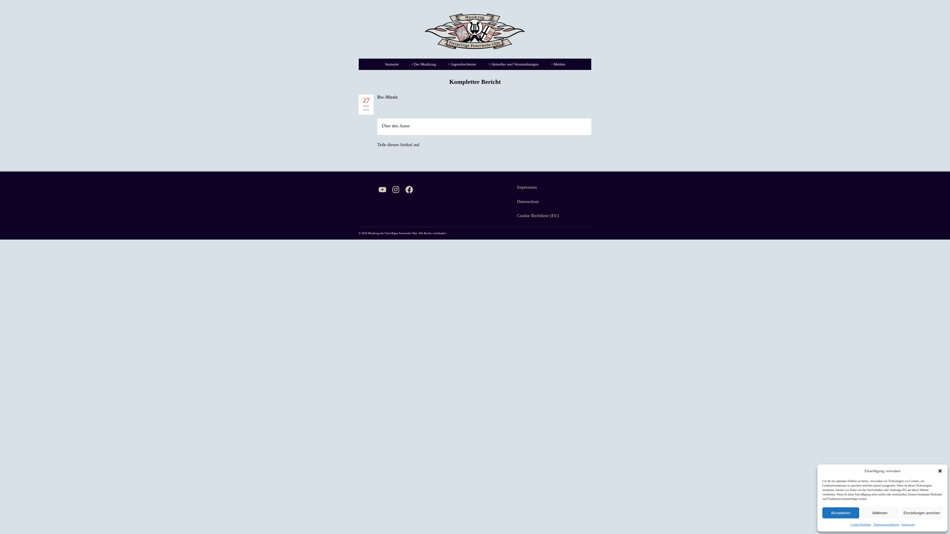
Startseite (392, 64)
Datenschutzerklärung (886, 524)
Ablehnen (879, 513)
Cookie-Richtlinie (861, 524)
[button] (940, 470)
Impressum (908, 524)
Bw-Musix (387, 97)
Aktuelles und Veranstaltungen (514, 64)
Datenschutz (528, 201)
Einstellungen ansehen (921, 513)
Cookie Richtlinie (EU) (538, 215)
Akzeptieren (840, 513)
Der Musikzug (423, 64)
